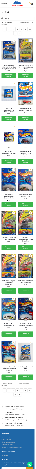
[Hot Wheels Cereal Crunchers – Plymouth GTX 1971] (9, 352)
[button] (30, 3)
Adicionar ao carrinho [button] (8, 75)
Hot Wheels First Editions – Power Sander (25, 153)
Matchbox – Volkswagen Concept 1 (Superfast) (25, 239)
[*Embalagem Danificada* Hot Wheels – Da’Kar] (9, 93)
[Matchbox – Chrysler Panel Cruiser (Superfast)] (9, 265)
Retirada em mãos (7, 445)
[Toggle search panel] (27, 3)
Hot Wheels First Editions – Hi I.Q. (9, 324)
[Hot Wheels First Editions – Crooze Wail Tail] (25, 309)
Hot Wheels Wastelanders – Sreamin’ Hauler (9, 196)
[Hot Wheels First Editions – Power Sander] (25, 136)
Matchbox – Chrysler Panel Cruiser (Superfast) (8, 282)
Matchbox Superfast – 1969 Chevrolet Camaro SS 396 (25, 67)
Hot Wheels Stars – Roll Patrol (25, 367)
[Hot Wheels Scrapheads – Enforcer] (9, 136)
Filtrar (6, 18)
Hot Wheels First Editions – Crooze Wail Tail (25, 325)
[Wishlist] (13, 40)
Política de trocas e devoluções (12, 447)
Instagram (5, 455)
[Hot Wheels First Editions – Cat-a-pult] (25, 93)
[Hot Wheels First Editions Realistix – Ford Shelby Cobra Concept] (9, 50)
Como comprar (6, 439)
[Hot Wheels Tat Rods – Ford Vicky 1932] (25, 179)
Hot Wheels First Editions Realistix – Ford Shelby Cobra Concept (9, 67)
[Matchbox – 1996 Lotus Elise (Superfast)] (25, 265)
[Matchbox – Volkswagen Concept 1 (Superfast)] (25, 222)
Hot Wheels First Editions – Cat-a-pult (25, 109)
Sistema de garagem (8, 442)
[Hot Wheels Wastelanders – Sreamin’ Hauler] (9, 179)
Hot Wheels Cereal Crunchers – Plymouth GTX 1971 (9, 368)
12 (30, 29)
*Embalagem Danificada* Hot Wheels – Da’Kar (9, 110)
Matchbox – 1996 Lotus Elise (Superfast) (25, 281)
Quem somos (6, 437)
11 (25, 29)
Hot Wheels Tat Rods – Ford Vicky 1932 (26, 195)
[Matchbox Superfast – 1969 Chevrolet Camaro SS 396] (25, 50)
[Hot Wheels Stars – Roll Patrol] (25, 352)
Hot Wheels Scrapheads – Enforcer (9, 152)
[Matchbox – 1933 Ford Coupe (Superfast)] (9, 222)
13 (15, 33)
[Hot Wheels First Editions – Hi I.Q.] (9, 309)
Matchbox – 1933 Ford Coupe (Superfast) (9, 238)
